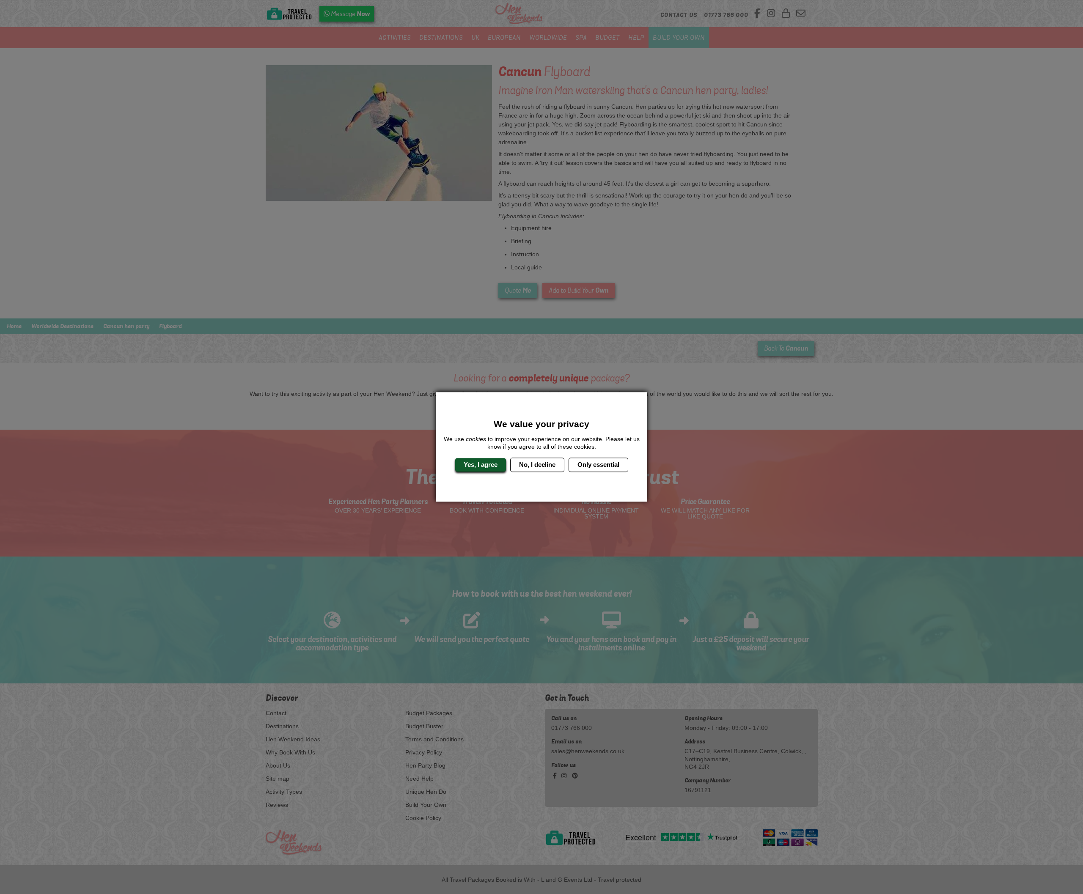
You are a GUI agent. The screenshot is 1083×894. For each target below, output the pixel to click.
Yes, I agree (481, 464)
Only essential (598, 464)
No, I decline (537, 464)
